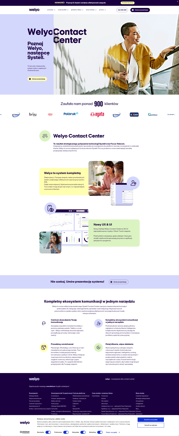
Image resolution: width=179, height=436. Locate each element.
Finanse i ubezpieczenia (58, 398)
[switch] (66, 432)
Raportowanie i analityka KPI (81, 414)
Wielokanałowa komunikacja (81, 396)
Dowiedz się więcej (127, 3)
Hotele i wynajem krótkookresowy (61, 411)
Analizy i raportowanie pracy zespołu (40, 409)
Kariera (103, 398)
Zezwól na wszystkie (150, 419)
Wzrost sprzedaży (34, 401)
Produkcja (54, 414)
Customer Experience (142, 396)
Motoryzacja (55, 403)
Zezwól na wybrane (151, 425)
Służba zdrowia (55, 401)
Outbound (75, 403)
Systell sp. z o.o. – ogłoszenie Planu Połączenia (114, 409)
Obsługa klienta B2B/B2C (58, 406)
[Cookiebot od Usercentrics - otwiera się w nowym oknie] (25, 432)
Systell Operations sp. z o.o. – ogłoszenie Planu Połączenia (118, 411)
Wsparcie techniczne (35, 398)
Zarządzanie (139, 401)
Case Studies (96, 396)
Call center (54, 409)
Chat (74, 406)
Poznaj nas (104, 396)
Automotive (139, 414)
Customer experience (35, 403)
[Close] (177, 1)
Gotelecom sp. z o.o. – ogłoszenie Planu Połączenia (116, 406)
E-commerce (55, 396)
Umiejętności (139, 403)
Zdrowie (138, 411)
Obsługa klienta (33, 396)
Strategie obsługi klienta (143, 398)
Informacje (104, 403)
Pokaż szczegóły (111, 432)
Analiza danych (140, 406)
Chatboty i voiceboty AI (79, 398)
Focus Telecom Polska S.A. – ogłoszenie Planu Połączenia (118, 414)
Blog (137, 409)
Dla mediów (104, 401)
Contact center (77, 401)
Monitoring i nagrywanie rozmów (82, 411)
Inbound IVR (76, 409)
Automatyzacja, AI (34, 406)
